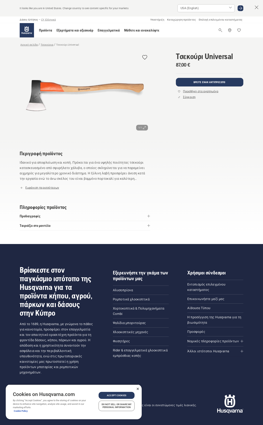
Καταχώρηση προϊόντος (181, 19)
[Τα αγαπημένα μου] (239, 30)
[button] (45, 30)
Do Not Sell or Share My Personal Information (117, 406)
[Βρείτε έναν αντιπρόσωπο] (229, 30)
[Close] (137, 388)
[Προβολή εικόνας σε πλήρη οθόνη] (85, 96)
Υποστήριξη (157, 19)
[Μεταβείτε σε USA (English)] (240, 8)
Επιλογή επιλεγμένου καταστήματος (221, 19)
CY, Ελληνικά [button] (48, 19)
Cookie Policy (21, 411)
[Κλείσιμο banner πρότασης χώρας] (256, 7)
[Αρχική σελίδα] (27, 30)
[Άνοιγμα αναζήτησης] (220, 30)
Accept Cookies (116, 395)
